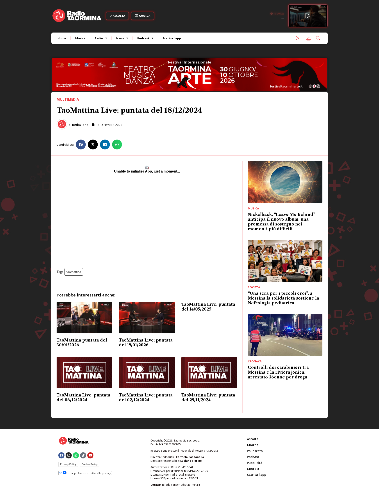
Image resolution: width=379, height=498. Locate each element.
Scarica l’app (172, 38)
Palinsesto (255, 451)
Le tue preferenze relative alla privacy (88, 473)
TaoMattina (73, 272)
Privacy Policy (68, 464)
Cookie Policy (90, 464)
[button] (81, 144)
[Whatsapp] (76, 455)
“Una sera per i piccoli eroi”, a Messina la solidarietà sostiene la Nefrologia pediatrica (283, 298)
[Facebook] (61, 455)
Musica (80, 38)
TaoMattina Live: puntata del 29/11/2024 (208, 397)
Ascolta (252, 439)
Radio (99, 38)
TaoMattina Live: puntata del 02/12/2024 (146, 397)
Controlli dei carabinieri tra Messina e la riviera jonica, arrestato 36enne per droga (278, 372)
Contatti (253, 469)
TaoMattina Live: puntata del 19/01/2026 (146, 342)
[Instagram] (69, 455)
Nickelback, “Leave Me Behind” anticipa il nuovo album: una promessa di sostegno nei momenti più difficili (281, 221)
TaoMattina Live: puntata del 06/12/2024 (83, 397)
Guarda (252, 445)
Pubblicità (254, 463)
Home (61, 38)
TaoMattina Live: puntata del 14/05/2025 (208, 307)
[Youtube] (90, 455)
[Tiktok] (83, 455)
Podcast (143, 38)
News (120, 38)
